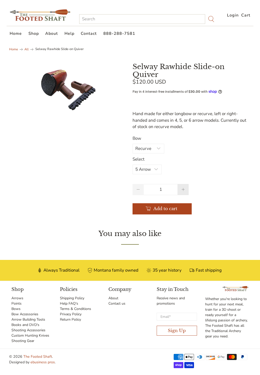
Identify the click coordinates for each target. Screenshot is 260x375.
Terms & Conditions (75, 308)
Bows (16, 308)
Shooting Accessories (28, 330)
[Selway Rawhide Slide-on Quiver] (68, 90)
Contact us (116, 303)
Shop (33, 33)
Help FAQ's (69, 303)
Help (69, 33)
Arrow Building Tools (28, 319)
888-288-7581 (119, 33)
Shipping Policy (72, 298)
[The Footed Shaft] (40, 15)
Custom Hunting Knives (30, 335)
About (51, 33)
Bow (137, 138)
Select (138, 159)
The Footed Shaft (37, 356)
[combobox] (142, 19)
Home (16, 33)
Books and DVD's (25, 324)
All (26, 49)
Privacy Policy (71, 314)
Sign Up (177, 330)
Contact (89, 33)
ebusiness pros (42, 362)
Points (16, 303)
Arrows (17, 298)
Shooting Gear (22, 340)
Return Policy (70, 319)
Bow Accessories (24, 314)
